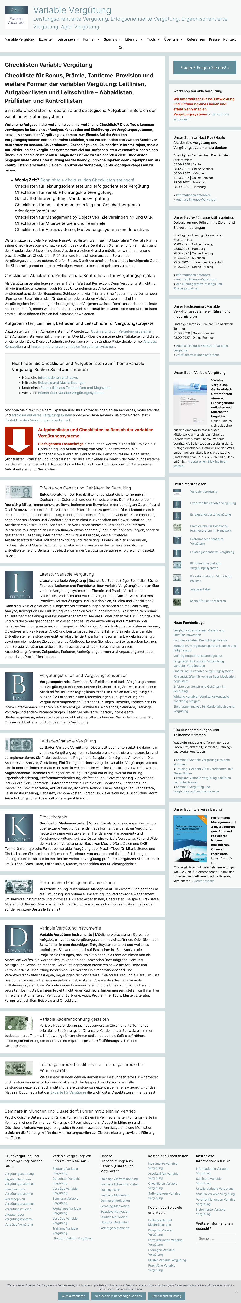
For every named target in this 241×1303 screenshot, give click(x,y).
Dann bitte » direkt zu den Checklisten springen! (87, 179)
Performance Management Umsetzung (77, 882)
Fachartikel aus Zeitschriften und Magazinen (75, 388)
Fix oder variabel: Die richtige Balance (200, 640)
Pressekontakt (54, 816)
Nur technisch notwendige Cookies (118, 1296)
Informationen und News (58, 378)
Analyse (149, 341)
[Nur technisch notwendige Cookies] (236, 1292)
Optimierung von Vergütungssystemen (121, 331)
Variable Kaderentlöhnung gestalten (74, 1019)
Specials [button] (110, 39)
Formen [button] (89, 39)
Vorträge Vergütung (19, 1224)
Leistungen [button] (66, 39)
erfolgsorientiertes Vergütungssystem (42, 415)
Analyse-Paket (200, 589)
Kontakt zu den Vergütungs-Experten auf (37, 420)
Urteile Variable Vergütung (215, 1188)
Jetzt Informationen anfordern (197, 355)
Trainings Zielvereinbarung (119, 1179)
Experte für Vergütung (68, 1092)
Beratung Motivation (114, 1206)
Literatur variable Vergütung (67, 574)
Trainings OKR (110, 1190)
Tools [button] (151, 39)
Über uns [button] (171, 39)
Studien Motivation (113, 1217)
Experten (46, 39)
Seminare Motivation (115, 1200)
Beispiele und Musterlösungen (61, 383)
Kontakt (229, 39)
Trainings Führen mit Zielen (119, 1184)
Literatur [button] (132, 39)
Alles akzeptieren (73, 1296)
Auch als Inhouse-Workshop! (196, 199)
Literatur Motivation (114, 1222)
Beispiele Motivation (114, 1211)
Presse (214, 39)
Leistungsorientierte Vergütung (212, 552)
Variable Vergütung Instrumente (70, 928)
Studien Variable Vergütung (215, 1194)
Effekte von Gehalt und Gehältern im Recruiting (85, 488)
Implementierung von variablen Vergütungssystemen (73, 346)
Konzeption (14, 346)
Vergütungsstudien (18, 1209)
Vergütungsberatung (19, 1174)
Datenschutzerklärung (166, 1296)
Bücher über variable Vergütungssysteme (70, 393)
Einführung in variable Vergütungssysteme (203, 671)
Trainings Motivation (114, 1195)
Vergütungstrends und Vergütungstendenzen (84, 675)
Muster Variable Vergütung (167, 1260)
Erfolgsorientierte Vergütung (210, 514)
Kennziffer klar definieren (208, 601)
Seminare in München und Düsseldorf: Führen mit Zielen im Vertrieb (70, 1111)
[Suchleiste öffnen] (120, 48)
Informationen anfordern (193, 195)
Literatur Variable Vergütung (73, 1238)
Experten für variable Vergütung (213, 503)
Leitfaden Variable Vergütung (68, 741)
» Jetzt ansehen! (203, 881)
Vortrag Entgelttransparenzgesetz (197, 656)
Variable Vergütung (72, 10)
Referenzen (196, 39)
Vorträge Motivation (114, 1228)
